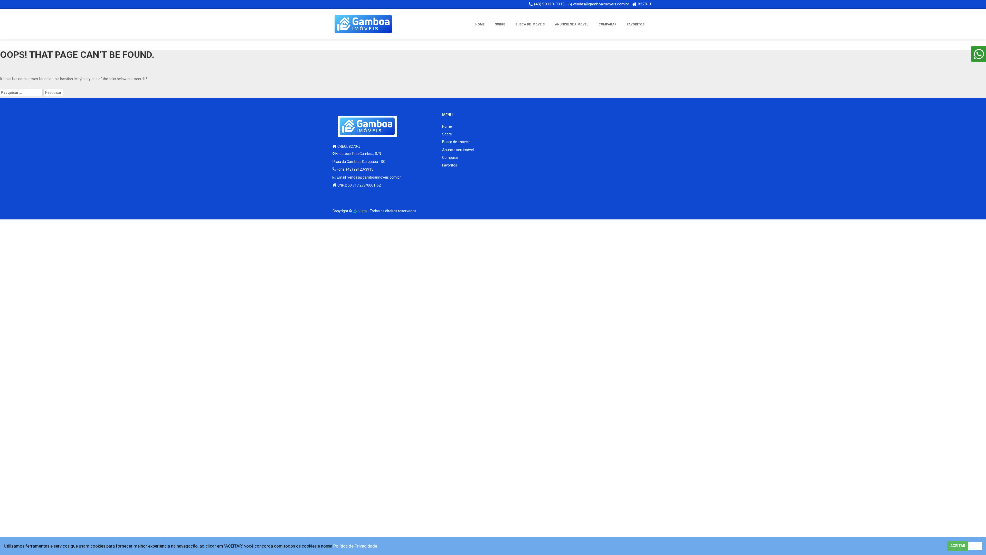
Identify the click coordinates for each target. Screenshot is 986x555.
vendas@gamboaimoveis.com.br (601, 4)
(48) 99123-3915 (549, 4)
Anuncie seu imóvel (571, 24)
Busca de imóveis (530, 24)
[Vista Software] (360, 211)
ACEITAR (957, 546)
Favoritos (635, 24)
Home (480, 24)
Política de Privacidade (355, 546)
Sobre (500, 24)
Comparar (608, 24)
